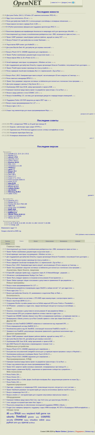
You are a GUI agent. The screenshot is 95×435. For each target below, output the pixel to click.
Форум (35, 241)
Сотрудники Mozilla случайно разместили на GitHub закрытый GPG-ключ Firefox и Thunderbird (40, 303)
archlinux (32, 423)
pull (17, 225)
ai (8, 413)
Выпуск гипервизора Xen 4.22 (17, 392)
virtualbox (34, 420)
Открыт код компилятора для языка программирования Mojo (27, 110)
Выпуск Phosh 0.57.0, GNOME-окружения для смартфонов (27, 52)
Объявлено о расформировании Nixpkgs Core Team (25, 275)
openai (25, 422)
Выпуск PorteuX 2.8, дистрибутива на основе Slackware (26, 40)
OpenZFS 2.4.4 (13, 185)
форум (64, 2)
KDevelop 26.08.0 (14, 192)
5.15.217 (41, 223)
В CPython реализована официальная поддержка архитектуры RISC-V (31, 27)
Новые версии (50, 241)
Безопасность (63, 241)
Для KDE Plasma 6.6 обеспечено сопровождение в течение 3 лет (29, 344)
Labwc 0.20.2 (12, 193)
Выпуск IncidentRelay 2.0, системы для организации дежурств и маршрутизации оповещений (39, 96)
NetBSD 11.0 (12, 213)
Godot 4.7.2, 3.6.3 (14, 178)
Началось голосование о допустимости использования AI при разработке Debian (35, 311)
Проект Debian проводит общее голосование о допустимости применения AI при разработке (39, 280)
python (10, 422)
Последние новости (48, 12)
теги (69, 2)
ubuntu (10, 416)
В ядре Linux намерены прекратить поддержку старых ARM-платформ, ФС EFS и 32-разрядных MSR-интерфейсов (47, 407)
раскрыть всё (85, 114)
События (77, 241)
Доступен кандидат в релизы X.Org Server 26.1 (23, 84)
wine (37, 417)
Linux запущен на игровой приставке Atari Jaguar (24, 402)
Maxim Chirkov (61, 431)
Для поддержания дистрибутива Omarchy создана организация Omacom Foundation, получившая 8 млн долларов (47, 65)
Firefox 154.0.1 (13, 160)
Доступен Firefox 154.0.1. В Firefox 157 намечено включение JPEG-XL (31, 15)
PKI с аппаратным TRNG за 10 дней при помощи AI (28, 124)
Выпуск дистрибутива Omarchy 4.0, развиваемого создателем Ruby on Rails (34, 293)
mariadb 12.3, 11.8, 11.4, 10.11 (18, 154)
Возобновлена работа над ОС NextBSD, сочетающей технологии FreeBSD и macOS (36, 329)
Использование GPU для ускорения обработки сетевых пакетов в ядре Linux (34, 313)
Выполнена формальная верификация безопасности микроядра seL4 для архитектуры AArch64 (40, 31)
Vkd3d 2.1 (11, 167)
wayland (31, 413)
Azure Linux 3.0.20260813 (17, 207)
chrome (18, 419)
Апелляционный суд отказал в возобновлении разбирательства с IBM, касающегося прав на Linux (41, 34)
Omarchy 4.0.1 (13, 200)
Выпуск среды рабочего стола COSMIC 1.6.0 (23, 93)
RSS (77, 234)
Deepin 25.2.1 (12, 211)
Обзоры (8, 243)
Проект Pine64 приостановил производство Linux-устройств (27, 68)
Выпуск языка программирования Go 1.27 (21, 103)
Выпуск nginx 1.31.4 (13, 106)
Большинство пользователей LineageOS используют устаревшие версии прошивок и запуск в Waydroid (43, 351)
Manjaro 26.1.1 (13, 202)
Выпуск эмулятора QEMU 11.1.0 (18, 301)
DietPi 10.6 (12, 209)
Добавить (82, 234)
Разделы (7, 241)
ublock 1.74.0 (13, 157)
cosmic (45, 416)
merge (13, 225)
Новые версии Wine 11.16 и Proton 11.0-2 (21, 58)
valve (41, 420)
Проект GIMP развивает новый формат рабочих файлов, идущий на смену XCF (34, 37)
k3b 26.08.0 (12, 190)
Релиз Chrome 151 (13, 377)
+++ (59, 2)
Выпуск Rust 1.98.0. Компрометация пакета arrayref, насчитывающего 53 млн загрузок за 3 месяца (41, 75)
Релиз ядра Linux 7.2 (14, 290)
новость (87, 234)
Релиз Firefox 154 (13, 374)
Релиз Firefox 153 (13, 382)
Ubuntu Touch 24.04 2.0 (16, 214)
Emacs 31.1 (12, 171)
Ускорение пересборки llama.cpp (21, 133)
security (10, 420)
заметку (92, 234)
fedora (26, 420)
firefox (24, 414)
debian (48, 420)
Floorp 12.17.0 (13, 187)
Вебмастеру (90, 431)
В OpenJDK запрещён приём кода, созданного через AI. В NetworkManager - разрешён (37, 273)
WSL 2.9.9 (11, 164)
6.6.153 (28, 223)
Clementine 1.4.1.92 (15, 166)
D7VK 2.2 (11, 173)
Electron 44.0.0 (13, 162)
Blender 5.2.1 (12, 155)
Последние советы (47, 120)
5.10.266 (47, 223)
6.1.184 (34, 223)
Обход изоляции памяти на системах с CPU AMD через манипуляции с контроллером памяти (39, 298)
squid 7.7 (11, 169)
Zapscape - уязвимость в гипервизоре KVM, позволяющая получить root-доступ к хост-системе (40, 387)
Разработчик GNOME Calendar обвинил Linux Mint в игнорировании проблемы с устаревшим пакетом (42, 316)
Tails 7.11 (11, 206)
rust (38, 413)
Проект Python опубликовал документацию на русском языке (28, 55)
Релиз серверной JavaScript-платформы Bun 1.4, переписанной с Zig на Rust (33, 71)
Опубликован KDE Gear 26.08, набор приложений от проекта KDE (29, 87)
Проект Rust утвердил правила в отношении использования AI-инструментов (34, 278)
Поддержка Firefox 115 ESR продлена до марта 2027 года (27, 100)
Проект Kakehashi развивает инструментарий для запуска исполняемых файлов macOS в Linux (40, 390)
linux (18, 413)
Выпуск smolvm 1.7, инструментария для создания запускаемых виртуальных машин (37, 395)
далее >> (92, 114)
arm (15, 423)
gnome (31, 417)
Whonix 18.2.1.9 (13, 218)
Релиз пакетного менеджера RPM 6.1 (19, 78)
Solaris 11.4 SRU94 (14, 216)
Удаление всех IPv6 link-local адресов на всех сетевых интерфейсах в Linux (37, 130)
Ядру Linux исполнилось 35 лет (17, 18)
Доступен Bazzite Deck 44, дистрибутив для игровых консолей (28, 47)
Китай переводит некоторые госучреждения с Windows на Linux (29, 62)
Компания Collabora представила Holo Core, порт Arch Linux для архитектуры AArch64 (37, 400)
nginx (19, 423)
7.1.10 (10, 223)
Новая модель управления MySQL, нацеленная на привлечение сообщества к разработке (38, 369)
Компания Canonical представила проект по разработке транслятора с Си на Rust (35, 90)
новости (54, 2)
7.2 (9, 225)
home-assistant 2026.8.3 (16, 180)
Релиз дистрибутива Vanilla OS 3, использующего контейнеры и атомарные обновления (37, 21)
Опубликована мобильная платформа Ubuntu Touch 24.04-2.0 (28, 354)
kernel (12, 414)
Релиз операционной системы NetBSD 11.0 (22, 326)
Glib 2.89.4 (12, 174)
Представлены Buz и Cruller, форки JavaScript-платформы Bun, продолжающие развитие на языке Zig (42, 379)
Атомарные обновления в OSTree (22, 135)
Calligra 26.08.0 (13, 188)
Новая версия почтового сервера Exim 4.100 (22, 24)
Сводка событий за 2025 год (11, 231)
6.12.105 (22, 223)
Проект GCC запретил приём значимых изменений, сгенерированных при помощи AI (36, 367)
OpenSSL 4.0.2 (13, 159)
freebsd (21, 416)
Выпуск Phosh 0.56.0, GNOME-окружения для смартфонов (27, 357)
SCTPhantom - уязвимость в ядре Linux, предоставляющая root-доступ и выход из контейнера (40, 306)
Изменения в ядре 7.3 (9, 228)
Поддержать (80, 431)
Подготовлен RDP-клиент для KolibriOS (20, 44)
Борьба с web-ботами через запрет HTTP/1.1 (25, 127)
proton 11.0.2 (12, 181)
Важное (22, 241)
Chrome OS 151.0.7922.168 (17, 204)
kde (48, 414)
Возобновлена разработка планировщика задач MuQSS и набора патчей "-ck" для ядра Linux (39, 288)
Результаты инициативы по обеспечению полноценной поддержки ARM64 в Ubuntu (36, 405)
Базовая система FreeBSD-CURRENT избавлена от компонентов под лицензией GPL (36, 323)
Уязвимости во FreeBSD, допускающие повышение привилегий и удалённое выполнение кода (40, 331)
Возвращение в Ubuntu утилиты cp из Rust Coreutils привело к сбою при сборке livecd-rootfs (39, 318)
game (43, 413)
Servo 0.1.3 (12, 176)
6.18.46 (15, 223)
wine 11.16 (12, 183)
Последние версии (47, 146)
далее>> (91, 195)
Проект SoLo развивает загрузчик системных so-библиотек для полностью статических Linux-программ (43, 81)
